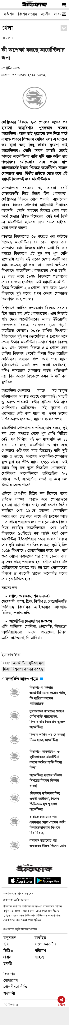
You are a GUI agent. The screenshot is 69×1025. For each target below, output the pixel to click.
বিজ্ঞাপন (9, 974)
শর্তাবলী (9, 993)
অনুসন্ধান (9, 937)
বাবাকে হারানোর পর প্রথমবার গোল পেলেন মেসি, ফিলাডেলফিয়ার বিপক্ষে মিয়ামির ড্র (48, 825)
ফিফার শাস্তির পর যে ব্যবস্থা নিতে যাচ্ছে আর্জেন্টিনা (47, 737)
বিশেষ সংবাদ (27, 14)
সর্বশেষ (9, 14)
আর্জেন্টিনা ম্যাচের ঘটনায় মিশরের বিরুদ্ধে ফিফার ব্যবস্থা (46, 780)
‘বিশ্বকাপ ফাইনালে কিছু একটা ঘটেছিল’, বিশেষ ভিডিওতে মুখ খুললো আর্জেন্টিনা (45, 801)
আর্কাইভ (40, 937)
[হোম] (4, 38)
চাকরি (7, 963)
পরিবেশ (40, 950)
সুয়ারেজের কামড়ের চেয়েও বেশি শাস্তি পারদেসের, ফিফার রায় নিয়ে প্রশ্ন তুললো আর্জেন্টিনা (48, 719)
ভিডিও (8, 950)
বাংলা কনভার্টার (45, 944)
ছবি (6, 944)
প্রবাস (7, 957)
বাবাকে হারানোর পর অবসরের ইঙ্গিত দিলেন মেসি (48, 843)
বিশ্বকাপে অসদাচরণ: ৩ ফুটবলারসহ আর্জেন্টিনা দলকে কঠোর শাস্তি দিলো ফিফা (46, 759)
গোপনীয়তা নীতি (15, 987)
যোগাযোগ (10, 980)
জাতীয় (45, 14)
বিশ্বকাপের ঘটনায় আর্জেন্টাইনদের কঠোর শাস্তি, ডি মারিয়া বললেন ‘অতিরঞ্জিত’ (48, 695)
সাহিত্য (39, 957)
